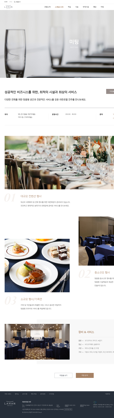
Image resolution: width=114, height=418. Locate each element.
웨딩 (94, 7)
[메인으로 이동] (8, 7)
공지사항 (24, 394)
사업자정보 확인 (68, 409)
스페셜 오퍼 (59, 7)
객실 (69, 7)
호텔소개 (47, 7)
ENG (11, 1)
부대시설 (86, 7)
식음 (76, 7)
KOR (5, 1)
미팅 (102, 7)
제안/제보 (34, 394)
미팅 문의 (85, 375)
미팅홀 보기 (63, 375)
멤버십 (17, 394)
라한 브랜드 (8, 394)
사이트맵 (51, 394)
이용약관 (107, 394)
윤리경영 (42, 394)
